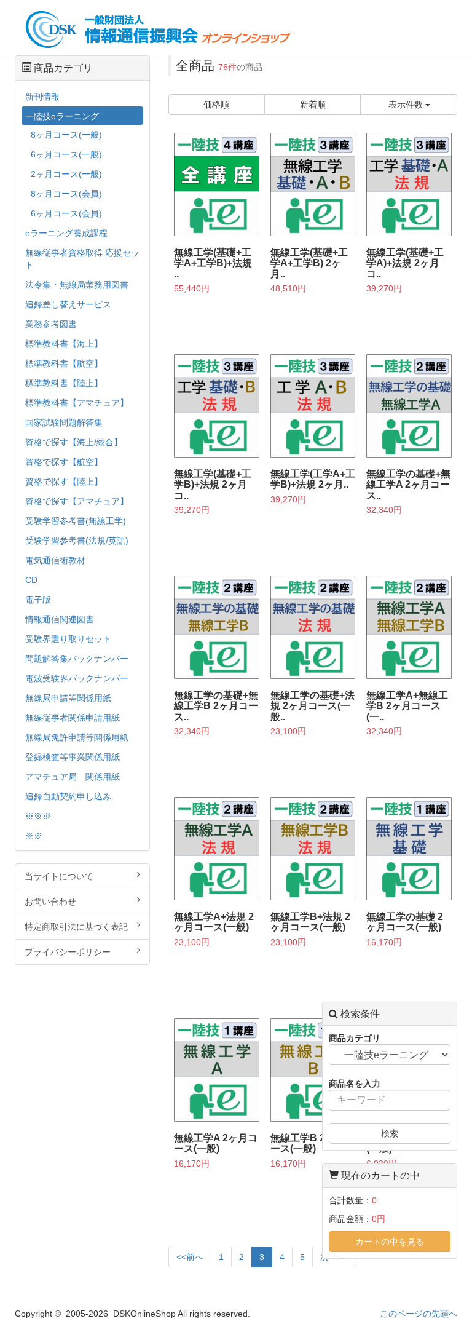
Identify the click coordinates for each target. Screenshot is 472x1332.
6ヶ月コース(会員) (66, 213)
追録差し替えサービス (68, 304)
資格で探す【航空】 (64, 462)
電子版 (38, 600)
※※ (33, 836)
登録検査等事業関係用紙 (72, 757)
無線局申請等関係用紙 (68, 698)
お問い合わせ (50, 901)
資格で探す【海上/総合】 (73, 442)
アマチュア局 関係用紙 (72, 777)
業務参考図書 (51, 324)
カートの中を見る (389, 1242)
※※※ (38, 816)
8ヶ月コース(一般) (66, 135)
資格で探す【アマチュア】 (76, 501)
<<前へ (189, 1257)
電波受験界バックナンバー (76, 678)
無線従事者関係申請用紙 (72, 718)
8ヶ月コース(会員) (66, 194)
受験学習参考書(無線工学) (75, 521)
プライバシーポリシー (68, 952)
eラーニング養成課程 (66, 233)
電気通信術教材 (55, 560)
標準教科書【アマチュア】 (76, 403)
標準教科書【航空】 (64, 363)
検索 (389, 1133)
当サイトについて (59, 876)
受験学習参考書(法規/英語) (76, 540)
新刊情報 (42, 96)
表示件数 (406, 104)
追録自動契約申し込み (68, 796)
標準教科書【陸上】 (64, 383)
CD (31, 580)
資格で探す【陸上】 (64, 481)
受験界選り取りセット (68, 639)
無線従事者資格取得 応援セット (82, 259)
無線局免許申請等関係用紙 (76, 737)
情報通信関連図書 (59, 619)
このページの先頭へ (418, 1313)
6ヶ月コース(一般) (66, 154)
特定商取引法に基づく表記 (76, 927)
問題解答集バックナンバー (76, 659)
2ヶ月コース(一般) (66, 174)
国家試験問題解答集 (64, 422)
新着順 (313, 104)
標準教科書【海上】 (64, 344)
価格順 (216, 104)
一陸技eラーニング (62, 116)
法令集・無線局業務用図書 (76, 285)
